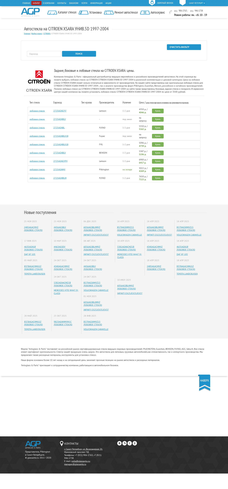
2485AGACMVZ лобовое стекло (33, 229)
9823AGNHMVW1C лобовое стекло (63, 323)
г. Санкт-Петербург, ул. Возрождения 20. (83, 449)
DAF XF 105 (29, 254)
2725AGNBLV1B (60, 136)
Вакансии (73, 3)
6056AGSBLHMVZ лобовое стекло (93, 229)
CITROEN (46, 33)
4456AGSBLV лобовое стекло (63, 229)
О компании (48, 3)
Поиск (79, 53)
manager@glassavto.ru (75, 464)
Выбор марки (36, 33)
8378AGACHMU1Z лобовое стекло (33, 268)
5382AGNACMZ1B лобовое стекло (63, 284)
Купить (157, 110)
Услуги (84, 3)
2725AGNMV (59, 169)
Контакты (61, 3)
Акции (108, 3)
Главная (26, 3)
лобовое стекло (37, 110)
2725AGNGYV (59, 110)
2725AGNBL (59, 127)
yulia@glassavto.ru (80, 461)
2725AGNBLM (59, 178)
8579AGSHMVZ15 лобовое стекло (93, 284)
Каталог (36, 3)
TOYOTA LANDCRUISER (34, 273)
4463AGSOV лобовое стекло (63, 248)
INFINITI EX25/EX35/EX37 (96, 234)
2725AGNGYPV (60, 161)
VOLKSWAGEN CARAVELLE (96, 290)
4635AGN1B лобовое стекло (33, 248)
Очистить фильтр (179, 47)
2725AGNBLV (59, 119)
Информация (96, 3)
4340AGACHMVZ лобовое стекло (63, 268)
